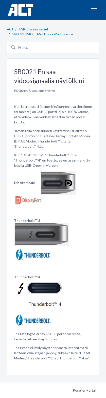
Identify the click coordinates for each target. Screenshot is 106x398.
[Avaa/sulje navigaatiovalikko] (94, 10)
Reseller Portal (84, 390)
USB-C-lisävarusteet (33, 29)
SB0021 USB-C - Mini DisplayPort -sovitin (42, 34)
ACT (10, 29)
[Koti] (20, 10)
